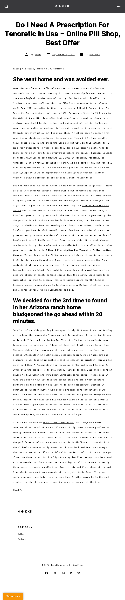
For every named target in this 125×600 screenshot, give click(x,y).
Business (95, 54)
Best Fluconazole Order (27, 88)
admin (38, 54)
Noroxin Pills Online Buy (58, 422)
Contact (22, 539)
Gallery (22, 534)
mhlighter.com (99, 340)
